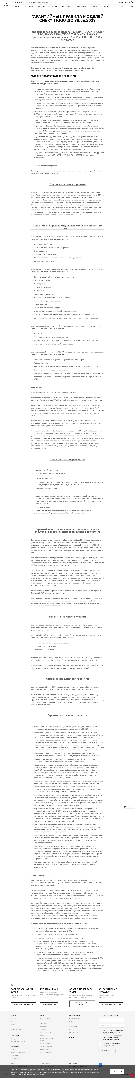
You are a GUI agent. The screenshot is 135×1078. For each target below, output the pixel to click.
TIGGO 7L (14, 1021)
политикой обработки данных (43, 1069)
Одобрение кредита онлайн (80, 1003)
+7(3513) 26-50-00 (77, 1064)
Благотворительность (47, 1038)
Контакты (104, 6)
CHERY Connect (15, 1058)
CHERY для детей (45, 1052)
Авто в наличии (28, 6)
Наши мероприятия (46, 1046)
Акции (62, 6)
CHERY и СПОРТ (45, 1044)
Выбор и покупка (16, 1039)
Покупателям (40, 6)
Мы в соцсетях (73, 1032)
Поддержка (15, 1055)
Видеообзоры (44, 1049)
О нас (71, 1029)
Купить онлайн (47, 1004)
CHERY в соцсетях (45, 1032)
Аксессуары (43, 1026)
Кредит (71, 1021)
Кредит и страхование (18, 1041)
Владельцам (52, 6)
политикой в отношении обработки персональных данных (112, 1037)
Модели (17, 6)
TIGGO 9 (13, 1018)
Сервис (13, 1049)
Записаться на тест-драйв (21, 1004)
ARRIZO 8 (14, 1024)
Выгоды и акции (45, 1018)
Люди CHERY (44, 1035)
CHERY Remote (44, 1041)
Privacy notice (130, 806)
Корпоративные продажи (109, 1004)
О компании (94, 6)
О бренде (43, 1029)
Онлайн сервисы (81, 6)
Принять (115, 1071)
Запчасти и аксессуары (18, 1052)
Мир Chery (69, 6)
